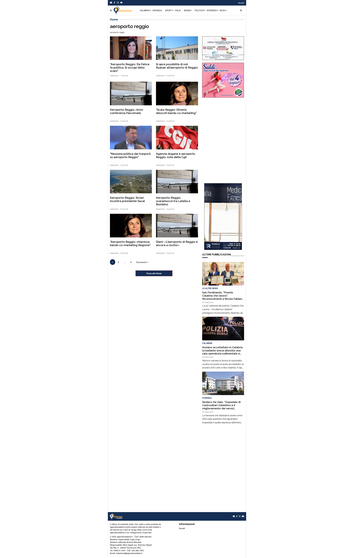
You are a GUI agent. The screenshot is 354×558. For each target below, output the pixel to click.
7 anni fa (124, 75)
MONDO (187, 10)
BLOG (222, 10)
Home (114, 19)
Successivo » (142, 262)
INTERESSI (212, 10)
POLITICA (199, 10)
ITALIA (178, 10)
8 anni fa (170, 75)
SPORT (168, 10)
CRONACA (157, 10)
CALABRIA (144, 10)
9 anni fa (124, 253)
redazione (208, 302)
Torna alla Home (154, 273)
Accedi (241, 2)
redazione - (115, 75)
